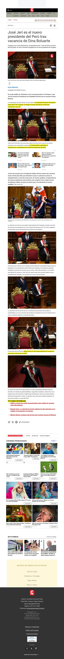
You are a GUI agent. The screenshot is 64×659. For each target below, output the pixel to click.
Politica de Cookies (32, 634)
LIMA (29, 15)
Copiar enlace (25, 422)
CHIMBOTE (22, 13)
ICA (54, 13)
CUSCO (28, 13)
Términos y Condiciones (32, 627)
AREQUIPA (9, 13)
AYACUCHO (16, 13)
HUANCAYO (42, 13)
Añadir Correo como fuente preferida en (45, 20)
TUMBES (48, 15)
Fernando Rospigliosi (45, 435)
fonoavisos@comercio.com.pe (35, 608)
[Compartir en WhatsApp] (16, 422)
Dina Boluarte (35, 435)
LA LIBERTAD (15, 15)
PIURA (33, 15)
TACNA (42, 15)
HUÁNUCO (49, 13)
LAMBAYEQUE (23, 15)
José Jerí (28, 435)
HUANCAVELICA (35, 13)
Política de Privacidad (32, 630)
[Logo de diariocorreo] (32, 10)
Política (10, 25)
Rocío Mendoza (13, 87)
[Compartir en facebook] (51, 25)
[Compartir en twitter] (54, 25)
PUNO (37, 15)
